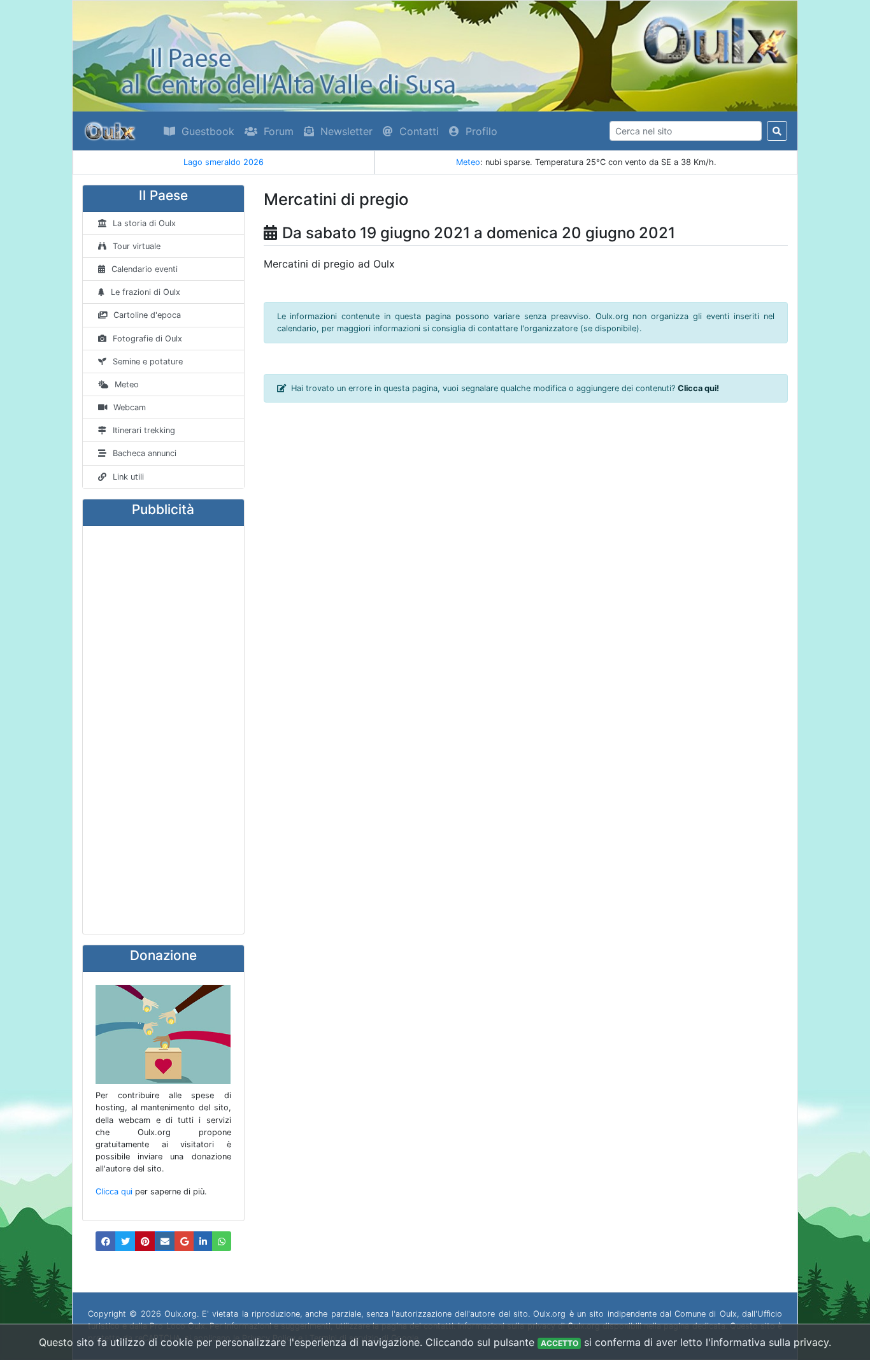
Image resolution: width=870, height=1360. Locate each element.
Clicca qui (114, 1191)
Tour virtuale (136, 246)
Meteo (468, 162)
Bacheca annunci (144, 453)
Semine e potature (148, 361)
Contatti (419, 131)
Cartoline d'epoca (147, 315)
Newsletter (346, 131)
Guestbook (208, 131)
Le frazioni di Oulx (145, 292)
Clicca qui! (698, 388)
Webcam (129, 407)
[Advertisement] (163, 730)
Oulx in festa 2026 (328, 162)
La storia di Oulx (144, 223)
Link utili (128, 477)
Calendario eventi (144, 269)
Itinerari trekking (144, 430)
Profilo (481, 131)
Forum (279, 131)
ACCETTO (559, 1343)
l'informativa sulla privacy (767, 1342)
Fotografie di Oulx (147, 338)
